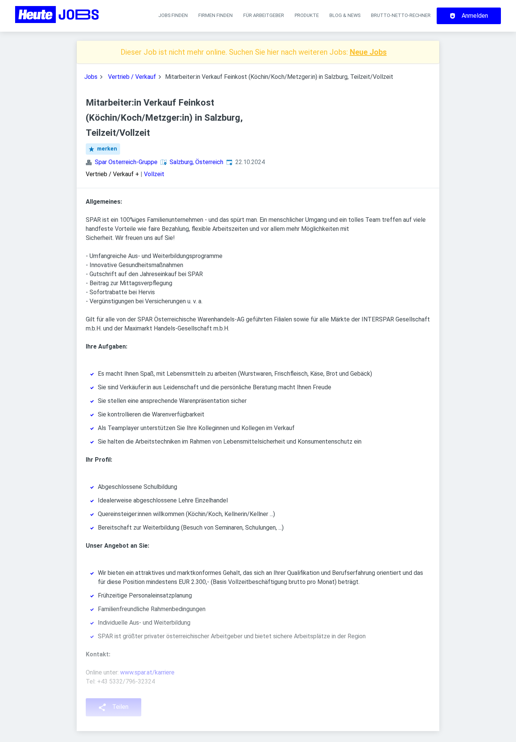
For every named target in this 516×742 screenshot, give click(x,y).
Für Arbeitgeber (263, 15)
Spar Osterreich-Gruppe (126, 162)
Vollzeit (154, 174)
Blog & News (344, 15)
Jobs (90, 76)
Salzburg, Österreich (196, 162)
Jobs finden (173, 15)
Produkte (307, 15)
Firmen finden (215, 15)
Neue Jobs (368, 52)
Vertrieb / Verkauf (132, 76)
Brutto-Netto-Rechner (401, 15)
